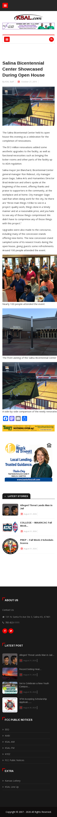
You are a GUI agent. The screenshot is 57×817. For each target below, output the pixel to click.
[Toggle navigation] (5, 5)
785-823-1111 (12, 622)
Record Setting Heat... (30, 669)
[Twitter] (10, 631)
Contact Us (8, 609)
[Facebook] (4, 631)
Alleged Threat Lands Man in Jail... (36, 655)
